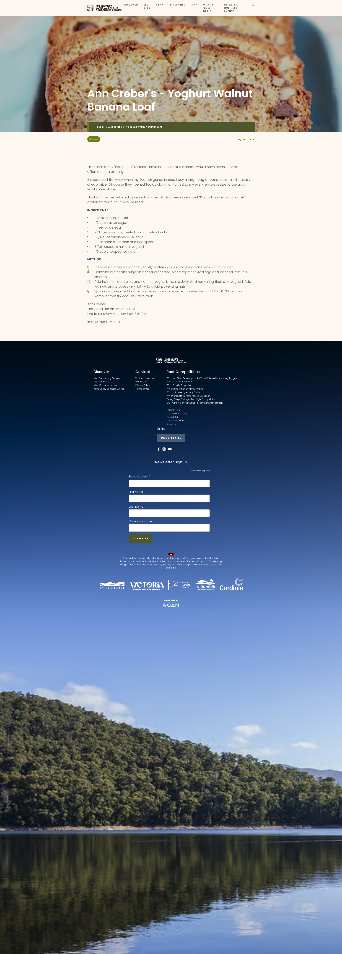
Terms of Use (142, 388)
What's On (140, 381)
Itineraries (177, 4)
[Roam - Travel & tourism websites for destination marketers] (171, 605)
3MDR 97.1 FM (124, 309)
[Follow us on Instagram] (164, 449)
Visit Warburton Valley (105, 385)
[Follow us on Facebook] (158, 449)
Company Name (140, 521)
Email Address (140, 476)
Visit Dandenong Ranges (107, 378)
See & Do (147, 6)
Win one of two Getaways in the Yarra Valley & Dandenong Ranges (202, 378)
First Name (136, 492)
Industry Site (171, 437)
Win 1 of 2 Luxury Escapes (180, 381)
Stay (159, 4)
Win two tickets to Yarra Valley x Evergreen (188, 395)
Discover (131, 4)
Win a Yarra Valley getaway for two (185, 388)
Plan (194, 4)
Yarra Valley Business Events (109, 388)
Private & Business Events (231, 8)
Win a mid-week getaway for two (184, 392)
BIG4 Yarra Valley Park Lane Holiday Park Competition (195, 402)
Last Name (136, 507)
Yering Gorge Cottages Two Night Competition (191, 399)
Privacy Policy (142, 385)
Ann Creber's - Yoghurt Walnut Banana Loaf (135, 127)
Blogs (101, 127)
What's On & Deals (208, 8)
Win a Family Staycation (179, 385)
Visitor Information (145, 378)
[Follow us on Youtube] (170, 449)
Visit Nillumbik (101, 381)
